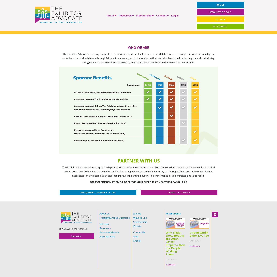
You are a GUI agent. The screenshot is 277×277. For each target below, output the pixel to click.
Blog (135, 236)
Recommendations (109, 232)
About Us (104, 213)
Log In (175, 15)
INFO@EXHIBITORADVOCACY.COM (98, 192)
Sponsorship (140, 222)
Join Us (137, 213)
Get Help (104, 224)
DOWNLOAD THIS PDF (179, 192)
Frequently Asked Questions (114, 217)
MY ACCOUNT (220, 26)
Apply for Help (107, 236)
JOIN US (220, 4)
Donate (137, 226)
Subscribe (76, 236)
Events (137, 240)
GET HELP (220, 19)
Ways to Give (140, 217)
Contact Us (139, 232)
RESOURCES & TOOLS (220, 12)
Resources (105, 228)
